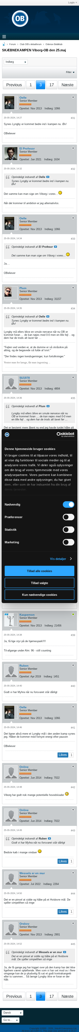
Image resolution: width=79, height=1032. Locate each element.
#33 (73, 238)
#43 (73, 830)
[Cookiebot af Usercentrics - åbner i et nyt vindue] (56, 434)
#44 (73, 893)
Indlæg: (49, 108)
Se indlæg (47, 177)
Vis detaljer (58, 558)
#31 (73, 118)
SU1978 (24, 377)
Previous (14, 85)
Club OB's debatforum (31, 44)
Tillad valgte (39, 582)
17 (51, 85)
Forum (12, 44)
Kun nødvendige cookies (39, 594)
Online (24, 766)
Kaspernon (27, 614)
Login (71, 2)
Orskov (24, 923)
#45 (73, 944)
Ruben (24, 665)
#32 (73, 169)
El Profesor (27, 148)
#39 (73, 635)
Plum (22, 288)
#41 (73, 727)
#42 (73, 787)
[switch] (68, 517)
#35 (73, 398)
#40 (73, 686)
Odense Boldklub (54, 44)
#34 (73, 308)
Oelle (23, 97)
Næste (68, 85)
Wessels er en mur (32, 873)
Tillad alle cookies (39, 571)
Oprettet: (24, 108)
